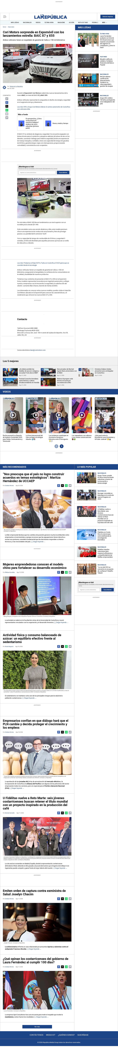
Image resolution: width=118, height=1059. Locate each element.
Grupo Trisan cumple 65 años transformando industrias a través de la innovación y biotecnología (106, 479)
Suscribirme (63, 172)
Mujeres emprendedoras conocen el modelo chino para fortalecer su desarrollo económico (35, 566)
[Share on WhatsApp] (6, 110)
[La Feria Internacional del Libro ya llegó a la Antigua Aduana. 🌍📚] (36, 415)
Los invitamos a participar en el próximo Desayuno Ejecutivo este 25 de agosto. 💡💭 (58, 438)
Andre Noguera (9, 646)
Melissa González (10, 572)
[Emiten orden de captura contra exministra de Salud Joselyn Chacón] (37, 922)
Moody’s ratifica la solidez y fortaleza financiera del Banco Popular (107, 62)
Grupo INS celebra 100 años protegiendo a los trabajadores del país (107, 101)
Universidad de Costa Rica (49, 620)
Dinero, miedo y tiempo (60, 123)
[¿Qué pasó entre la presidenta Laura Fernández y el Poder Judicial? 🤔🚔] (105, 415)
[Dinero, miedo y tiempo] (48, 123)
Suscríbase (82, 1035)
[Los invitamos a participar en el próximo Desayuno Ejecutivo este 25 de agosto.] (59, 415)
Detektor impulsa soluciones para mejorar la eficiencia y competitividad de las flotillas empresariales (105, 553)
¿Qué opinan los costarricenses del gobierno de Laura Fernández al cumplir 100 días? (35, 960)
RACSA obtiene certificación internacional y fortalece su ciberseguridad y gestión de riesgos (106, 81)
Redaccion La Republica (16, 86)
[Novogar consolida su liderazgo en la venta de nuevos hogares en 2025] (86, 495)
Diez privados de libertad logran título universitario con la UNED (67, 371)
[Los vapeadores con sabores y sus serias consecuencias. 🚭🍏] (82, 415)
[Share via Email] (6, 113)
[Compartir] (6, 117)
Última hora (104, 34)
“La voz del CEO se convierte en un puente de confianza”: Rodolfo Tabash (105, 570)
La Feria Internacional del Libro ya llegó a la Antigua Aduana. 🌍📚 (34, 437)
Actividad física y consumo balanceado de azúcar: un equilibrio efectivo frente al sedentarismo (32, 638)
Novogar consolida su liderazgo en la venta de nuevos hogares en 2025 (106, 496)
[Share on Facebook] (6, 102)
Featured (103, 57)
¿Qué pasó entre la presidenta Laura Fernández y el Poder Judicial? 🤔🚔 (105, 437)
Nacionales (11, 27)
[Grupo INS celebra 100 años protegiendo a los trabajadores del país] (88, 100)
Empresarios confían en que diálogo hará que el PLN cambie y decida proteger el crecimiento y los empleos (35, 724)
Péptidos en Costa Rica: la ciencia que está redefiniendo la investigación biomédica (104, 536)
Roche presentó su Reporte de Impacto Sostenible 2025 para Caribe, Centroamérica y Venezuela (12, 438)
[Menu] (5, 16)
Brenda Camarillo (10, 813)
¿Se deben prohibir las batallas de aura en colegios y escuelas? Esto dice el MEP (29, 371)
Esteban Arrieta (9, 485)
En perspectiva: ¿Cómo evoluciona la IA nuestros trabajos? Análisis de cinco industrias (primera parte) (34, 123)
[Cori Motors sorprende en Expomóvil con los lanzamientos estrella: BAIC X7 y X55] (37, 63)
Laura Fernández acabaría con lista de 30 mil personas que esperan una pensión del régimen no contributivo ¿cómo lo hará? (107, 41)
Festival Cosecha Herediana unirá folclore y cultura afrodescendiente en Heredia (29, 380)
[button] (107, 17)
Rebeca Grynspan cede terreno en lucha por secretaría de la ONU (65, 380)
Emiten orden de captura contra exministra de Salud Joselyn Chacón (34, 892)
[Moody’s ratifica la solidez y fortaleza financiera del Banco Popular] (88, 61)
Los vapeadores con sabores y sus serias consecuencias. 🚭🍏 (82, 437)
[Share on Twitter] (6, 106)
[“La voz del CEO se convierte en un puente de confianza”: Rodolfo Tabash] (86, 569)
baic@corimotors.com (38, 350)
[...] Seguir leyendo (37, 542)
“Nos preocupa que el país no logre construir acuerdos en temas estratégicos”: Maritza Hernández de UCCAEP (33, 477)
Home (4, 27)
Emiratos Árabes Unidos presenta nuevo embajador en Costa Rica (104, 371)
